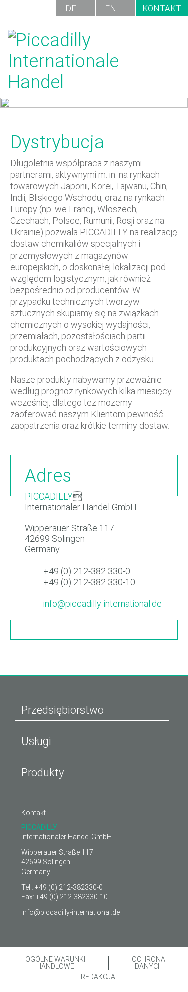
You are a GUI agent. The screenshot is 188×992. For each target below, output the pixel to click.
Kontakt (161, 8)
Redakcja (97, 977)
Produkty (42, 772)
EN (110, 8)
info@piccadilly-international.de (102, 603)
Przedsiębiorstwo (62, 710)
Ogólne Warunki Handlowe (55, 963)
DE (70, 8)
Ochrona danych (148, 963)
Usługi (36, 741)
